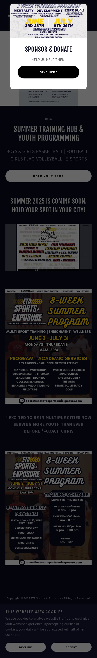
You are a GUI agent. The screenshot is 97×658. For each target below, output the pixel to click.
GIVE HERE (48, 72)
